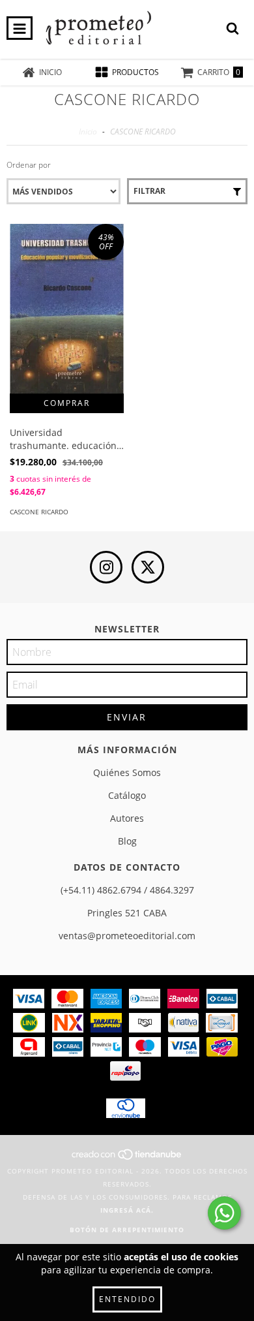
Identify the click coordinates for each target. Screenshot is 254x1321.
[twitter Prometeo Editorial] (148, 567)
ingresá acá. (127, 1210)
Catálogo (127, 795)
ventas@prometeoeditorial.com (127, 935)
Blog (127, 841)
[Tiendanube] (127, 1157)
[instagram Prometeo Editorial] (106, 567)
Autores (127, 818)
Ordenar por (29, 164)
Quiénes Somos (127, 772)
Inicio (88, 131)
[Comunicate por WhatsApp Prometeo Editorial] (224, 1213)
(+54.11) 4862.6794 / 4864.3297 (127, 890)
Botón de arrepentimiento (127, 1229)
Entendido (127, 1299)
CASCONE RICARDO (39, 511)
